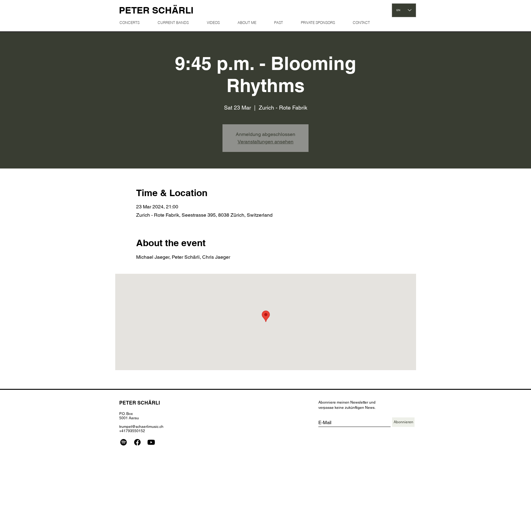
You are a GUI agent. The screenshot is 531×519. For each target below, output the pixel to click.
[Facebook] (137, 442)
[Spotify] (123, 442)
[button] (282, 22)
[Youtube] (151, 442)
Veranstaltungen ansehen (265, 142)
